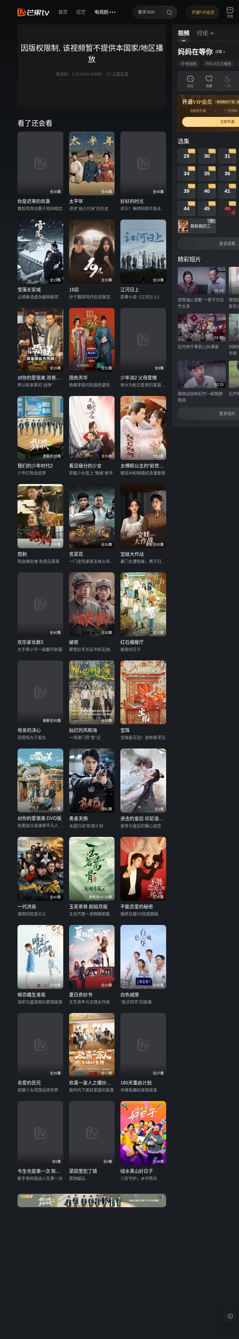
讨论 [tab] (202, 33)
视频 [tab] (183, 33)
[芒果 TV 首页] (33, 12)
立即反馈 (120, 74)
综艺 (81, 12)
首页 (63, 12)
